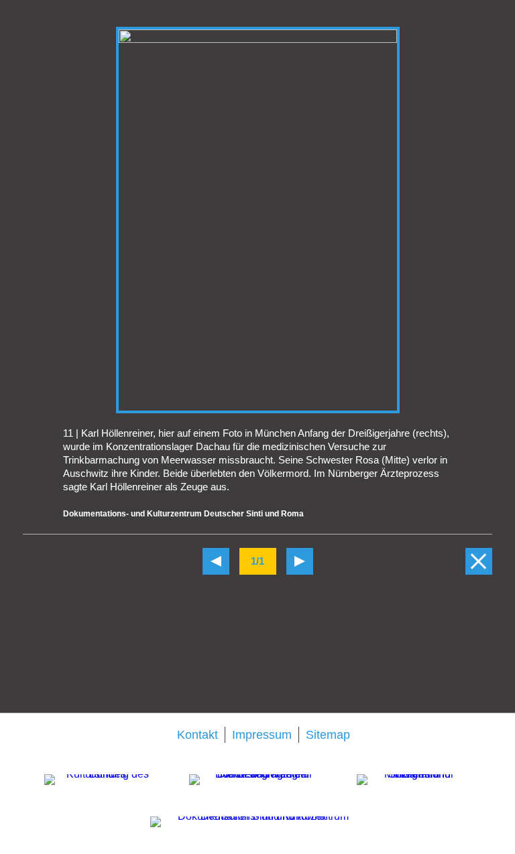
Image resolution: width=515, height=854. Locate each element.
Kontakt (197, 734)
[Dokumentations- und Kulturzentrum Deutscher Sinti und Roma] (257, 831)
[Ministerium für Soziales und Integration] (413, 791)
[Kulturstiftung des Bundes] (102, 793)
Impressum (262, 734)
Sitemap (328, 734)
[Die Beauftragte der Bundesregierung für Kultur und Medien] (258, 793)
